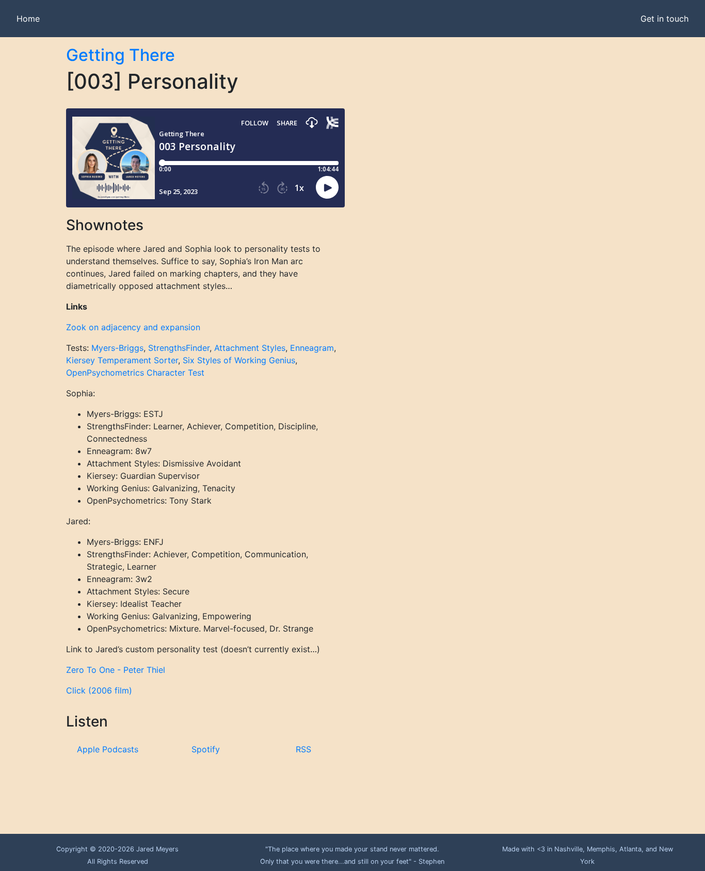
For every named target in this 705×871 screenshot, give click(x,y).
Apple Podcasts (107, 749)
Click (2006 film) (99, 690)
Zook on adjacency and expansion (133, 327)
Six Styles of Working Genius (239, 360)
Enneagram (312, 348)
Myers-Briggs (117, 348)
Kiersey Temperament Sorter (122, 360)
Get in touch (664, 18)
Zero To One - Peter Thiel (115, 670)
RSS (303, 749)
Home (28, 18)
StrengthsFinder (179, 348)
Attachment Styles (249, 348)
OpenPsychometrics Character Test (135, 372)
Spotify (205, 749)
